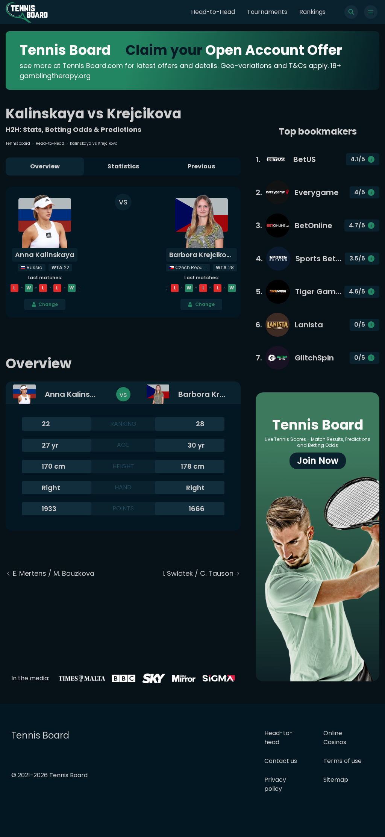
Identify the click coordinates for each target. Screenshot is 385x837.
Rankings (312, 12)
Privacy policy (275, 784)
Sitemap (335, 779)
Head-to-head (278, 737)
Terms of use (342, 761)
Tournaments (267, 12)
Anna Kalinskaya (44, 254)
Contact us (280, 761)
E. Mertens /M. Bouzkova (53, 573)
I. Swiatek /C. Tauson (197, 573)
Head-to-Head (213, 12)
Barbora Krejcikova (202, 254)
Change (48, 304)
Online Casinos (334, 737)
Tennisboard (18, 143)
